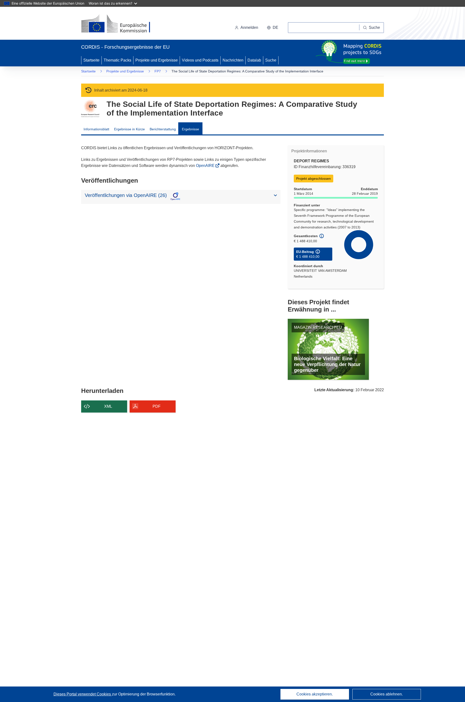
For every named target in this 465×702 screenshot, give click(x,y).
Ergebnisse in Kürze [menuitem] (129, 129)
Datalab (254, 60)
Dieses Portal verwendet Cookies (83, 694)
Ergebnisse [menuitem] (190, 129)
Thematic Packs (117, 60)
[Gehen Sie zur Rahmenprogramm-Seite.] (90, 108)
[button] (272, 27)
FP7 (158, 71)
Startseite (91, 60)
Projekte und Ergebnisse (156, 60)
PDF (157, 406)
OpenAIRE (206, 166)
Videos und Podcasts (200, 60)
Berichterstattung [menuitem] (163, 129)
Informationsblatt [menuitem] (96, 129)
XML (108, 406)
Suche (270, 60)
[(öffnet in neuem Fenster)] (120, 24)
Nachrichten (233, 60)
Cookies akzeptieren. (314, 694)
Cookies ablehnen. (386, 694)
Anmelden (249, 27)
